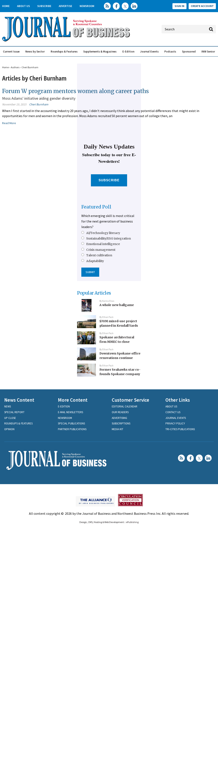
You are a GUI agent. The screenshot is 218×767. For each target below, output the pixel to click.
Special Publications (71, 423)
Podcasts (170, 51)
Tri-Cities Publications (180, 429)
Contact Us (172, 412)
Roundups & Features (64, 51)
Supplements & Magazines (99, 51)
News (7, 406)
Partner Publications (72, 429)
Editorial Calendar (124, 406)
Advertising (119, 418)
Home (6, 6)
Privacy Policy (175, 423)
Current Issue (11, 51)
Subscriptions (121, 423)
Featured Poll (96, 207)
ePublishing (132, 522)
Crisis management (100, 250)
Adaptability (95, 261)
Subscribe (44, 6)
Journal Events (149, 51)
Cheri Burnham (30, 67)
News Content (19, 400)
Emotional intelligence (103, 244)
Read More (9, 123)
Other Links (177, 400)
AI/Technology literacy (103, 233)
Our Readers (120, 412)
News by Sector (35, 51)
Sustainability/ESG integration (108, 238)
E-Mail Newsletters (70, 412)
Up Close (10, 418)
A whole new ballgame (116, 305)
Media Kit (117, 429)
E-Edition (128, 51)
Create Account (202, 6)
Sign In (179, 6)
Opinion (9, 429)
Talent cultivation (99, 255)
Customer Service (130, 400)
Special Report (14, 412)
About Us (23, 6)
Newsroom (87, 6)
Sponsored (189, 51)
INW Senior (208, 51)
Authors (15, 67)
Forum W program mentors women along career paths (75, 91)
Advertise (65, 6)
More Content (72, 400)
